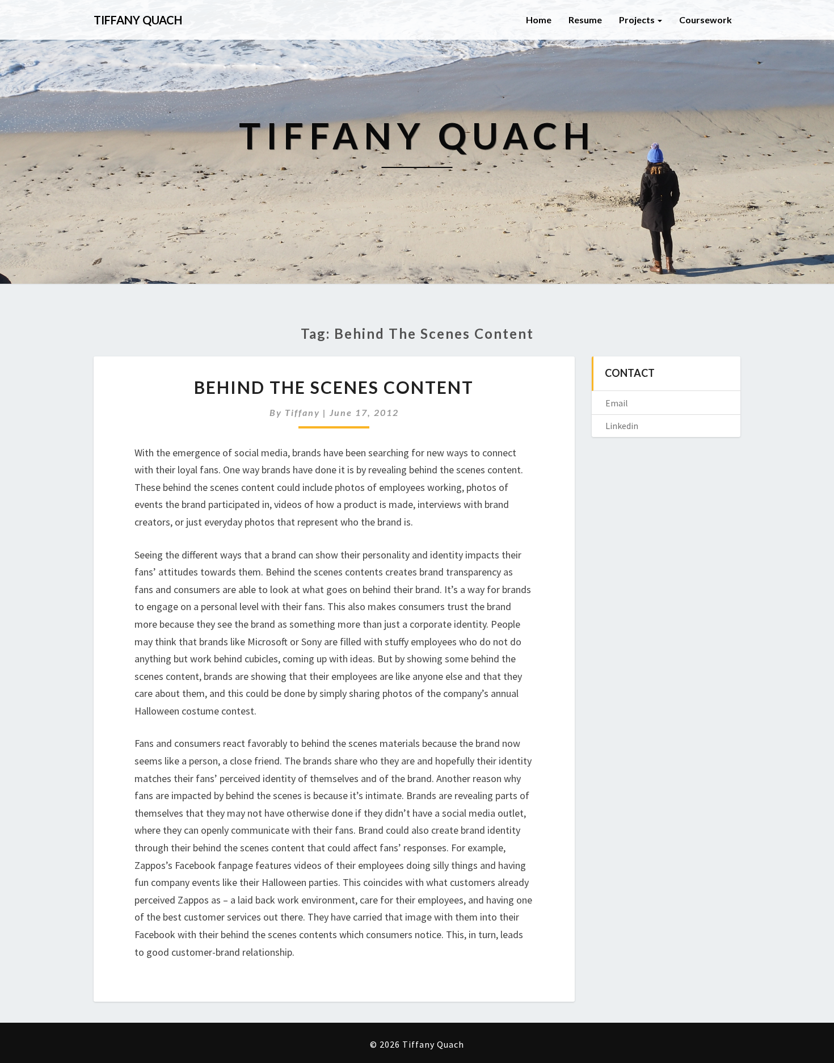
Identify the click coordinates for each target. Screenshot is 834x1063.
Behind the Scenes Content (334, 387)
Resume (585, 19)
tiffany (302, 412)
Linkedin (621, 425)
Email (616, 403)
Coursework (705, 19)
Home (538, 19)
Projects (637, 19)
